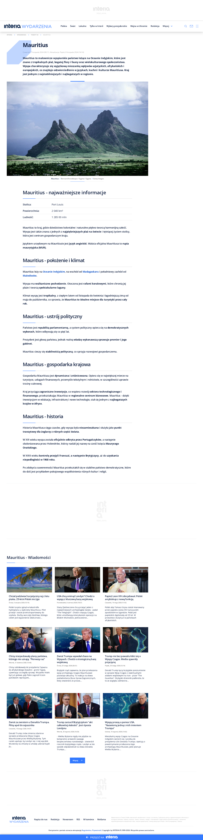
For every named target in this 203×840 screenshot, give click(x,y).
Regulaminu (86, 830)
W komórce (88, 819)
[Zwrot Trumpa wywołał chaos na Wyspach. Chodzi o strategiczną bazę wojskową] (77, 646)
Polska (64, 26)
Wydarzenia (21, 35)
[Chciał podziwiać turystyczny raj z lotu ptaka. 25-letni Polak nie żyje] (29, 584)
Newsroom (68, 819)
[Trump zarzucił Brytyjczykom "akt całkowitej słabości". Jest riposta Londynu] (77, 712)
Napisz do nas (40, 819)
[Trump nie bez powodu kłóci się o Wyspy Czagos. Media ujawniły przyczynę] (125, 646)
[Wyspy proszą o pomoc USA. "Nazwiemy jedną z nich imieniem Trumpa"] (125, 712)
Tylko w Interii (96, 26)
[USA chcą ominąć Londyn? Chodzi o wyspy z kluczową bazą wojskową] (77, 584)
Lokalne (82, 26)
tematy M (34, 35)
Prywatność (97, 830)
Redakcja (155, 26)
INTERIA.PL (117, 830)
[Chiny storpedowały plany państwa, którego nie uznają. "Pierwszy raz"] (29, 644)
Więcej (166, 26)
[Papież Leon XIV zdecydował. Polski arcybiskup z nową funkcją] (125, 584)
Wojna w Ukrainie (138, 26)
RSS (78, 819)
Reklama (101, 819)
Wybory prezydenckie (116, 26)
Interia (9, 35)
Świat (72, 26)
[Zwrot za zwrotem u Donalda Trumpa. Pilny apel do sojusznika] (29, 710)
